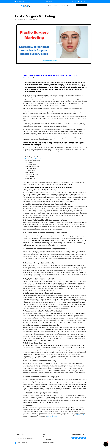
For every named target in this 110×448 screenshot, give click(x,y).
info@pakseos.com (21, 1)
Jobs (44, 436)
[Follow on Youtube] (78, 1)
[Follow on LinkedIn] (81, 1)
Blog (44, 434)
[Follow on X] (75, 1)
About (49, 5)
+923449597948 (52, 417)
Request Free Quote (82, 5)
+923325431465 (49, 1)
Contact (63, 5)
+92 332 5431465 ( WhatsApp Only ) (26, 438)
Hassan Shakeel (20, 19)
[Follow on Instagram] (84, 1)
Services (55, 5)
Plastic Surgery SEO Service (33, 159)
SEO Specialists (81, 415)
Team (68, 5)
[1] (106, 445)
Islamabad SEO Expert (48, 442)
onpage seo (35, 19)
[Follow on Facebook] (72, 1)
